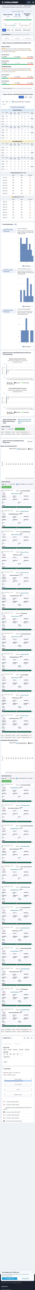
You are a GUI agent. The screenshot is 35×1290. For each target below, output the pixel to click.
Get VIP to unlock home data (8, 230)
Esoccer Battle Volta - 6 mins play (22, 101)
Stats (28, 1038)
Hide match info (8, 1043)
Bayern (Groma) (7, 14)
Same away (12, 778)
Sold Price (5, 1047)
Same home (11, 429)
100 (10, 1054)
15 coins (21, 1049)
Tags (7, 1056)
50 (7, 1054)
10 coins (15, 1049)
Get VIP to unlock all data (18, 107)
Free (5, 1049)
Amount (5, 1052)
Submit (5, 1062)
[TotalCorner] (9, 2)
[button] (32, 507)
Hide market (17, 1043)
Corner (21, 97)
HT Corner (30, 441)
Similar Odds (18, 30)
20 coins (27, 1049)
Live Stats (12, 30)
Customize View (20, 429)
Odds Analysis (8, 30)
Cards (30, 97)
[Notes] (31, 11)
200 (14, 1054)
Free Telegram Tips (9, 1278)
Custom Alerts (25, 1278)
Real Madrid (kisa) (27, 14)
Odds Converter (26, 30)
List (32, 1038)
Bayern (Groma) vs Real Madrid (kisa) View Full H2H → (24, 421)
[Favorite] (29, 11)
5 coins (9, 1049)
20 (4, 1054)
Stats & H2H (4, 30)
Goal (26, 97)
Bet (24, 1038)
